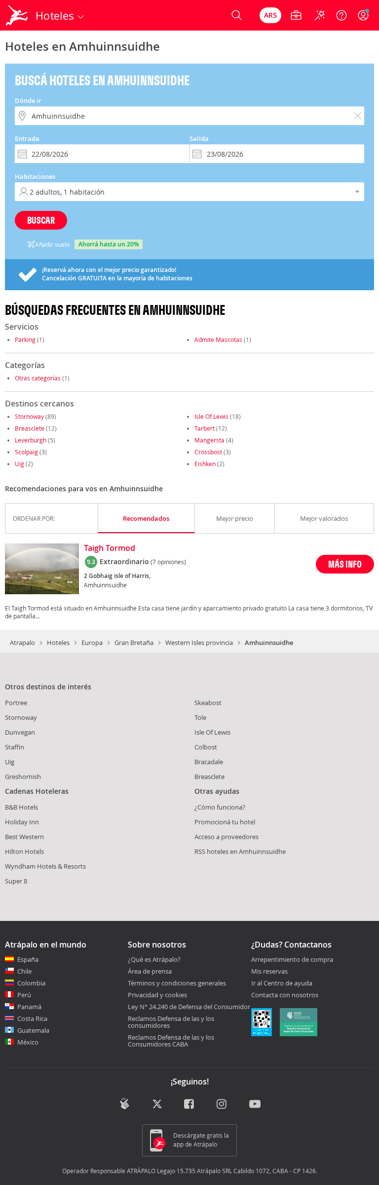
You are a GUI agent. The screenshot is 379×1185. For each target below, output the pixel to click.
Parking (25, 339)
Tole (200, 717)
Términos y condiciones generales (177, 983)
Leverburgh (30, 440)
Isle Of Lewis (211, 416)
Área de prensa (150, 971)
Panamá (29, 1006)
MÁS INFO (345, 564)
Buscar (41, 220)
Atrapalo (22, 642)
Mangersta (209, 440)
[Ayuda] (341, 15)
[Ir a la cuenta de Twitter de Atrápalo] (157, 1105)
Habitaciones (35, 176)
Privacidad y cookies (157, 994)
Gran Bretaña (133, 642)
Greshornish (23, 776)
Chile (24, 971)
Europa (92, 642)
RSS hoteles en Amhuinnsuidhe (240, 851)
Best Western (24, 836)
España (27, 959)
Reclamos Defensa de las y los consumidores (171, 1022)
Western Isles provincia (199, 642)
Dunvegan (20, 732)
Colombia (31, 983)
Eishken (205, 464)
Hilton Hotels (24, 851)
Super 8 (16, 881)
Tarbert (204, 428)
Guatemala (33, 1030)
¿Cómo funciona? (219, 807)
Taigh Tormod (109, 548)
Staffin (14, 747)
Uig (19, 464)
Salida (199, 138)
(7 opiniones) (168, 562)
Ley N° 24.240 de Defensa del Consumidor (189, 1006)
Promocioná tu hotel (224, 821)
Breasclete (29, 428)
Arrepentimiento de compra (292, 960)
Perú (24, 994)
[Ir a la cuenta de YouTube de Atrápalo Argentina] (255, 1105)
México (27, 1042)
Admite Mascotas (218, 339)
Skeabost (208, 702)
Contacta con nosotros (284, 995)
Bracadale (208, 761)
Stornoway (29, 416)
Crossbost (208, 452)
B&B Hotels (21, 807)
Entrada (27, 138)
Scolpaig (26, 452)
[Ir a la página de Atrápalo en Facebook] (189, 1105)
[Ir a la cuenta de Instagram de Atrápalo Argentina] (222, 1105)
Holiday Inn (22, 821)
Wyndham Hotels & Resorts (45, 866)
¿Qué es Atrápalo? (154, 959)
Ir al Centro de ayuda (281, 983)
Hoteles (58, 642)
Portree (16, 702)
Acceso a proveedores (226, 836)
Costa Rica (32, 1018)
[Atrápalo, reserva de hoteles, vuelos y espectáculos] (18, 15)
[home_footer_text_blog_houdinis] (124, 1104)
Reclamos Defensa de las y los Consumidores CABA (171, 1041)
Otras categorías (38, 378)
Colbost (205, 747)
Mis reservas (269, 972)
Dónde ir (28, 100)
